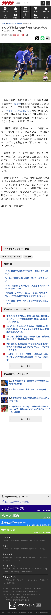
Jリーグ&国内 (14, 540)
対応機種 (5, 588)
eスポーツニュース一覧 (10, 571)
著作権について (17, 588)
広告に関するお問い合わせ (11, 594)
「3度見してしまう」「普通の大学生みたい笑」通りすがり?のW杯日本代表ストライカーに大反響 (28, 357)
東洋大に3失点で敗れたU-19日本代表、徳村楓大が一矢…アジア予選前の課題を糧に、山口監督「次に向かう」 (28, 319)
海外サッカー (33, 540)
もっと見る (25, 366)
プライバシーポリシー (19, 591)
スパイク (43, 540)
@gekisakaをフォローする (16, 497)
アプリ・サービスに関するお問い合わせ (16, 597)
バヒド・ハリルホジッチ (19, 111)
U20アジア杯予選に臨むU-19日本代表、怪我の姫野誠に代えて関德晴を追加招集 (28, 337)
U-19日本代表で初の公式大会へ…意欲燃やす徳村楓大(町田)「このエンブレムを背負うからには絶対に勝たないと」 (28, 329)
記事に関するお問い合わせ (31, 594)
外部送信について (35, 591)
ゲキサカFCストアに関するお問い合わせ (16, 600)
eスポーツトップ (40, 568)
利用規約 (5, 591)
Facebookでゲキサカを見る (17, 502)
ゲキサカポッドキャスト (14, 560)
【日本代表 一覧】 (18, 35)
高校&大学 (24, 540)
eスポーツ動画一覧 (26, 571)
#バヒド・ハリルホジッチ (11, 257)
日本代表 (5, 540)
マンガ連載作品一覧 (26, 568)
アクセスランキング (22, 580)
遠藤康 (17, 103)
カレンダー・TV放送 (38, 580)
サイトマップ (38, 588)
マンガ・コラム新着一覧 (10, 568)
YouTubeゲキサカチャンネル (12, 557)
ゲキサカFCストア (9, 580)
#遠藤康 (28, 257)
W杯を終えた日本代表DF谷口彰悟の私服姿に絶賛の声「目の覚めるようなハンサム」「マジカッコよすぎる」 (28, 347)
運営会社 (28, 588)
